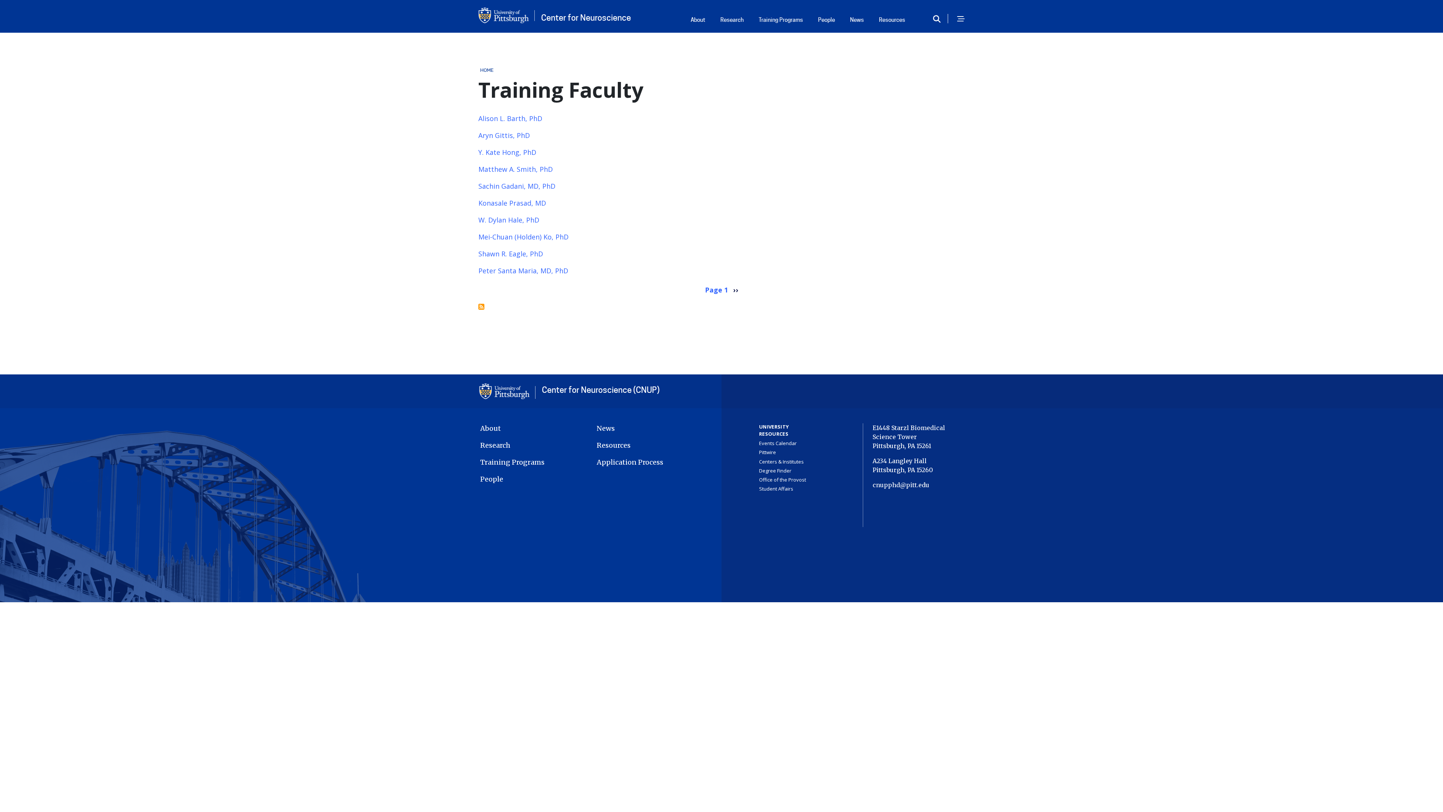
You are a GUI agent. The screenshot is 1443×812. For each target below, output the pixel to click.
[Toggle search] (939, 19)
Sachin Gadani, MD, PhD (516, 186)
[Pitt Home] (507, 391)
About (698, 20)
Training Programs (781, 20)
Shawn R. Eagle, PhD (510, 253)
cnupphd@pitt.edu (901, 485)
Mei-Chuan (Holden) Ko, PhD (523, 236)
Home (487, 70)
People (826, 20)
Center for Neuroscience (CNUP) (600, 390)
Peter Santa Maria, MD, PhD (523, 270)
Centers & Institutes (781, 462)
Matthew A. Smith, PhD (515, 169)
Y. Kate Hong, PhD (507, 152)
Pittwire (767, 452)
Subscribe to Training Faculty (481, 307)
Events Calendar (778, 443)
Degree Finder (775, 471)
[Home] (506, 15)
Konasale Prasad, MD (512, 203)
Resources (892, 20)
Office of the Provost (782, 480)
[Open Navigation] (961, 19)
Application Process (630, 462)
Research (732, 20)
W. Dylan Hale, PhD (508, 219)
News (857, 20)
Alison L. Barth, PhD (510, 118)
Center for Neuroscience (586, 18)
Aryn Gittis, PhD (504, 135)
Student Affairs (776, 489)
